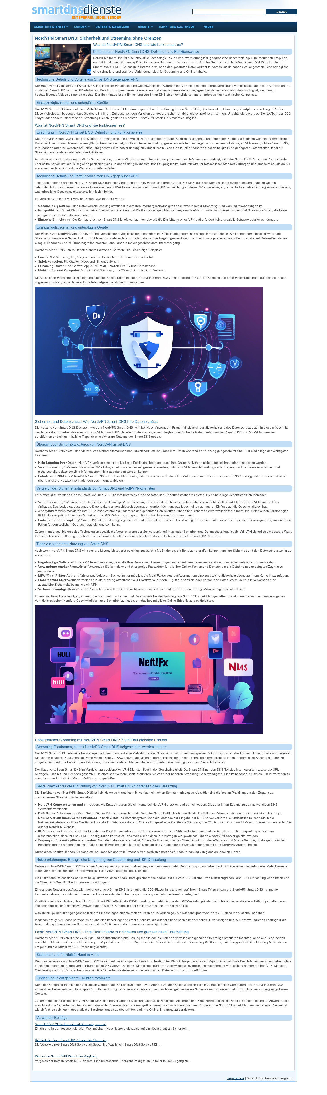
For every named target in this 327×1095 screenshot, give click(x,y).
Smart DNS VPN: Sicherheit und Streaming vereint (70, 1024)
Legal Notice (235, 1078)
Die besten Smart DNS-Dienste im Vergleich (66, 1056)
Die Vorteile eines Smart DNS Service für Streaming (71, 1040)
